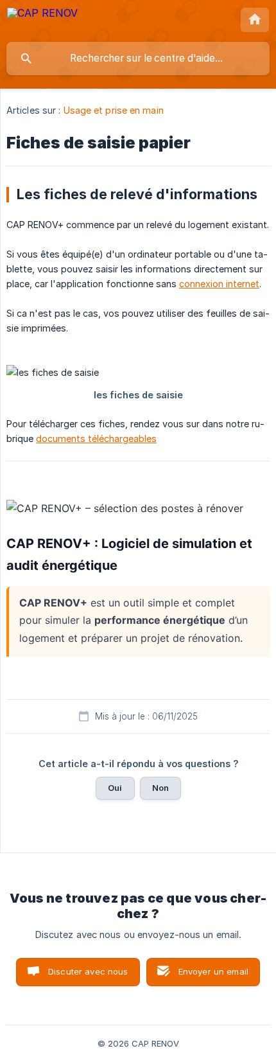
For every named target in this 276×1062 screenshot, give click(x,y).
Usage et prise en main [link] (114, 110)
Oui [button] (115, 788)
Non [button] (160, 788)
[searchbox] (138, 58)
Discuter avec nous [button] (88, 971)
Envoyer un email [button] (213, 971)
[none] (42, 20)
